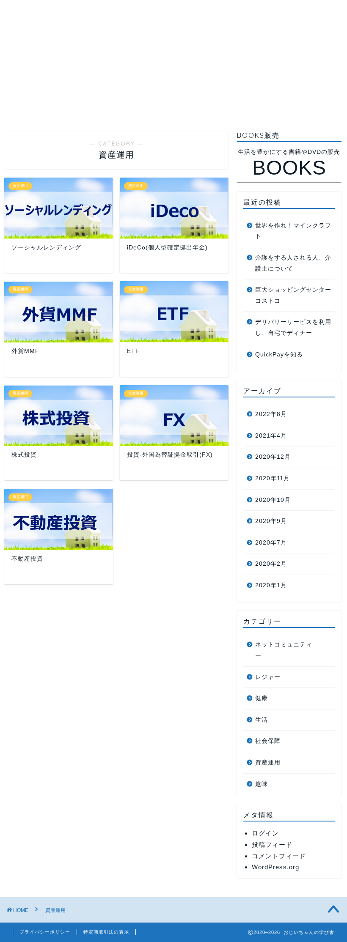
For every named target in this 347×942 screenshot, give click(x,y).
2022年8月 (271, 414)
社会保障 (268, 741)
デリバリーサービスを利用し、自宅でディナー (293, 327)
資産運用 (268, 762)
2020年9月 (271, 521)
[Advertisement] (173, 59)
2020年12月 (273, 457)
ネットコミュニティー (283, 650)
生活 (261, 720)
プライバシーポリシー (44, 931)
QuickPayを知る (279, 354)
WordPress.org (275, 867)
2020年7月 (271, 542)
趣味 (261, 784)
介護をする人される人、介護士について (293, 263)
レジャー (268, 677)
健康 (261, 698)
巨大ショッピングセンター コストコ (293, 295)
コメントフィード (279, 856)
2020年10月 (273, 500)
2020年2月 (271, 564)
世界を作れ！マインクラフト (293, 231)
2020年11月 (272, 478)
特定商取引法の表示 (106, 931)
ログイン (265, 833)
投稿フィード (272, 844)
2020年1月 (271, 585)
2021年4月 (271, 436)
